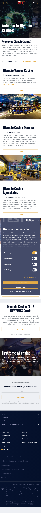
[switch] (34, 258)
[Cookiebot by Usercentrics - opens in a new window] (26, 220)
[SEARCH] (37, 3)
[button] (20, 90)
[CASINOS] (7, 3)
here (31, 504)
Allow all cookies (20, 283)
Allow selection (20, 287)
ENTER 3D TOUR (8, 84)
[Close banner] (38, 220)
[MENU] (3, 3)
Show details (29, 277)
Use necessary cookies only (20, 291)
